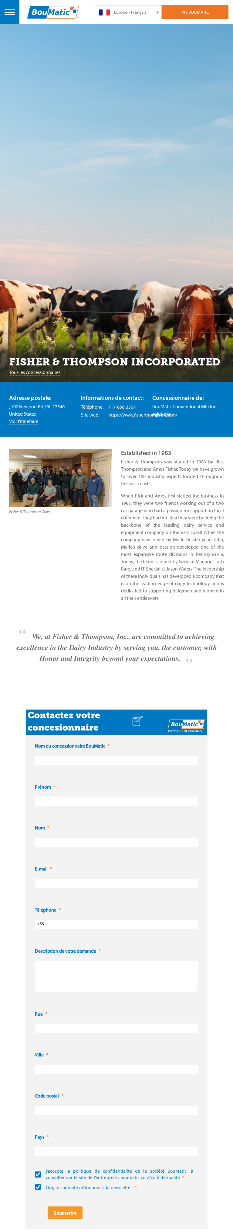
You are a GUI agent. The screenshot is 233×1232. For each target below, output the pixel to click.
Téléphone (45, 910)
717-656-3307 (122, 407)
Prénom (43, 787)
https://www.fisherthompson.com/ (142, 415)
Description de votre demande (65, 951)
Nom (40, 828)
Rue (39, 1014)
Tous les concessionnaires (34, 372)
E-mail (41, 869)
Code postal (47, 1096)
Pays (39, 1137)
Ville (39, 1055)
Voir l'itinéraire (23, 421)
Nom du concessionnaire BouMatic (70, 746)
